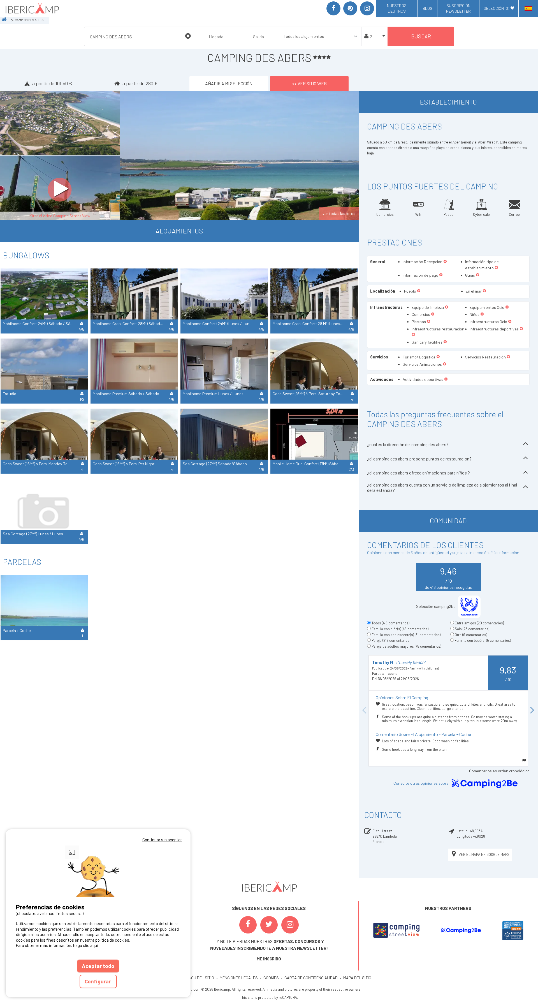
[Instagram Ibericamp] (290, 924)
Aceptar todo (98, 966)
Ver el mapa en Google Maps (484, 854)
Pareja (391, 640)
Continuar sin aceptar (162, 839)
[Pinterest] (350, 8)
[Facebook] (333, 8)
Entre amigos (479, 623)
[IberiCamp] (32, 8)
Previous (364, 710)
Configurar (98, 981)
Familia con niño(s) (400, 629)
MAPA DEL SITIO (357, 977)
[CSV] (396, 930)
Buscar (421, 36)
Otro (471, 635)
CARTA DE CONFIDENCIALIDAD (311, 977)
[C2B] (460, 930)
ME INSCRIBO (269, 958)
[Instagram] (367, 8)
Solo (472, 629)
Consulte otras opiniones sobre (421, 783)
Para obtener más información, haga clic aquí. (57, 945)
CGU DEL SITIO (201, 977)
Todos (390, 623)
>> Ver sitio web (309, 83)
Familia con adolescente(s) (406, 635)
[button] (445, 262)
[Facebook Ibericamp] (248, 924)
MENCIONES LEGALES (239, 977)
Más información (505, 552)
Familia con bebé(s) (483, 640)
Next (532, 710)
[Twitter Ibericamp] (269, 924)
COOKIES (271, 977)
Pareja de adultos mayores (406, 646)
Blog (427, 8)
